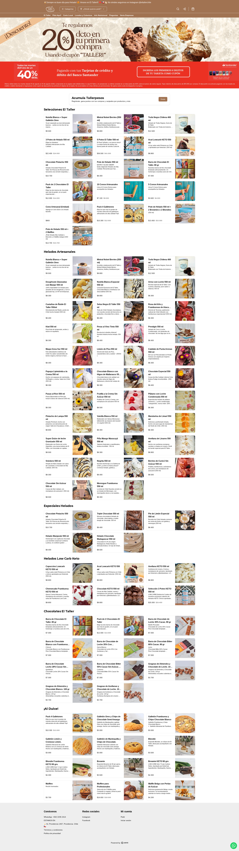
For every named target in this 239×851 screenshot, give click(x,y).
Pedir (123, 817)
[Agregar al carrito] (89, 131)
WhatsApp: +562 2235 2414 (55, 817)
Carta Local (68, 15)
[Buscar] (178, 9)
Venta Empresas (127, 15)
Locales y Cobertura (83, 15)
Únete (163, 99)
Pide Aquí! (57, 15)
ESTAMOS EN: (50, 820)
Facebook (86, 820)
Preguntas (113, 15)
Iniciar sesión (126, 820)
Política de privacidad (52, 833)
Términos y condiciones (53, 830)
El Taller (47, 15)
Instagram (86, 817)
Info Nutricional (100, 15)
